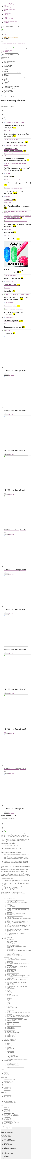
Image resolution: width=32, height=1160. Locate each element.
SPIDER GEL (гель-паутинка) (14, 1026)
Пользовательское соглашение (11, 86)
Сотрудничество (8, 19)
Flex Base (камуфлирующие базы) (15, 900)
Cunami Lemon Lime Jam (13, 973)
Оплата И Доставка (8, 18)
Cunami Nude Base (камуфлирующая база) (17, 921)
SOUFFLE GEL (11, 939)
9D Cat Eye (9, 994)
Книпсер (12, 1052)
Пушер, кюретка (14, 1056)
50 (4, 118)
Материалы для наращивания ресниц (16, 1049)
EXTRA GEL (10, 947)
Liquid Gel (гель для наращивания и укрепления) (19, 950)
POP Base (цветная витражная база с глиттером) (19, 925)
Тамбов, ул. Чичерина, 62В (7, 1132)
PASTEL (9, 991)
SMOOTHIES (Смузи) (12, 958)
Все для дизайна (8, 7)
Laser (8, 996)
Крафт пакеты (10, 1031)
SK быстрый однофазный (13, 954)
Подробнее (11, 375)
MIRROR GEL (10, 1024)
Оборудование (7, 13)
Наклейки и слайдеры (12, 1008)
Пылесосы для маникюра (13, 1065)
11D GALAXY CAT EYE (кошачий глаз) (17, 986)
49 (4, 117)
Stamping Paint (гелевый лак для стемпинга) (18, 1016)
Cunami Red (10, 961)
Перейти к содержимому (18, 43)
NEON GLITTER (11, 988)
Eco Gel (8, 951)
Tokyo (8, 1003)
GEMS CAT (10, 987)
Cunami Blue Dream (11, 969)
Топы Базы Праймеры (9, 3)
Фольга (8, 1023)
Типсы (8, 1044)
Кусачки (12, 1053)
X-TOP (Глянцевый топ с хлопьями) (16, 933)
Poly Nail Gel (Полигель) (13, 945)
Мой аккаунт (7, 81)
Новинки (6, 69)
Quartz (8, 1002)
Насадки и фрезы (11, 1064)
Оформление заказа (8, 84)
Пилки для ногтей (11, 1035)
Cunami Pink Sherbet (12, 974)
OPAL (8, 990)
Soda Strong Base (11, 914)
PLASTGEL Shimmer (12, 941)
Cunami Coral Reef (11, 970)
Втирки (8, 1011)
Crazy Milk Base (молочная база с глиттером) (18, 929)
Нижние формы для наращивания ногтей (17, 1059)
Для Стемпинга (10, 1057)
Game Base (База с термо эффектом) (16, 913)
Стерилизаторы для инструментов (15, 1067)
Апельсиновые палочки (13, 1032)
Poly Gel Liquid (10, 949)
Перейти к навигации (6, 43)
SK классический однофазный (14, 955)
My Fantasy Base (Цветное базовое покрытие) (18, 908)
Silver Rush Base (11, 917)
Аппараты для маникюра (13, 1061)
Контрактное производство (10, 21)
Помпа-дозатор (10, 1048)
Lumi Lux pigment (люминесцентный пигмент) (18, 1015)
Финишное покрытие (12, 935)
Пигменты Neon (11, 1020)
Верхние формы (11, 1045)
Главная (6, 71)
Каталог (6, 74)
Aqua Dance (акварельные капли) (15, 1018)
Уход (5, 10)
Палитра (9, 1047)
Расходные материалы (9, 9)
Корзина (6, 79)
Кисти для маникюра (12, 1041)
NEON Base (10, 905)
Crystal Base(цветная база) (13, 930)
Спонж (8, 1043)
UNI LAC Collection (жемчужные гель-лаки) (18, 984)
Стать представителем (6, 50)
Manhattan (9, 998)
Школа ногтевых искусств (10, 92)
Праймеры (9, 937)
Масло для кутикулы (12, 1039)
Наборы (6, 14)
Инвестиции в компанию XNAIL (12, 73)
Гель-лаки (6, 6)
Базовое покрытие (11, 934)
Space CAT (9, 992)
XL (7, 1004)
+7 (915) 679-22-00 (5, 51)
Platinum (9, 1000)
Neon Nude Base (11, 906)
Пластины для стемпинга (13, 1022)
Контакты (6, 22)
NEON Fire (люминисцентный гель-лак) (17, 966)
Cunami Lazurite (10, 971)
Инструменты (10, 1051)
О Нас (5, 17)
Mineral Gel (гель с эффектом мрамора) (16, 946)
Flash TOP (9, 912)
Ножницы (12, 1055)
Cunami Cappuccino (11, 967)
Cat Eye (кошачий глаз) (12, 995)
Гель (5, 5)
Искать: (2, 26)
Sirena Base (9, 928)
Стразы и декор (10, 1010)
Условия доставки (8, 91)
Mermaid (9, 999)
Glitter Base (9, 931)
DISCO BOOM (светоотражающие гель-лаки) (18, 975)
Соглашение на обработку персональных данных (16, 88)
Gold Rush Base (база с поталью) (15, 916)
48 (4, 115)
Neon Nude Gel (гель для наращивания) (16, 943)
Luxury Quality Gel (11, 953)
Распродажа (7, 87)
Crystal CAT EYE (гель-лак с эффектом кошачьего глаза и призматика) (16, 980)
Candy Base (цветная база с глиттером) (16, 926)
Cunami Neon (10, 962)
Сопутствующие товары (10, 11)
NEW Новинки (5, 896)
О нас (5, 83)
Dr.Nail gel (9, 942)
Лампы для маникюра (12, 1063)
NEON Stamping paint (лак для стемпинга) (17, 1019)
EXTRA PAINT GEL (12, 1007)
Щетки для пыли (11, 1036)
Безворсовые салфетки (12, 1034)
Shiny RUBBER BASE (12, 901)
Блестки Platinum (11, 1028)
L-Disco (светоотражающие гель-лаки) (16, 959)
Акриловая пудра (11, 1027)
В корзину (6, 375)
